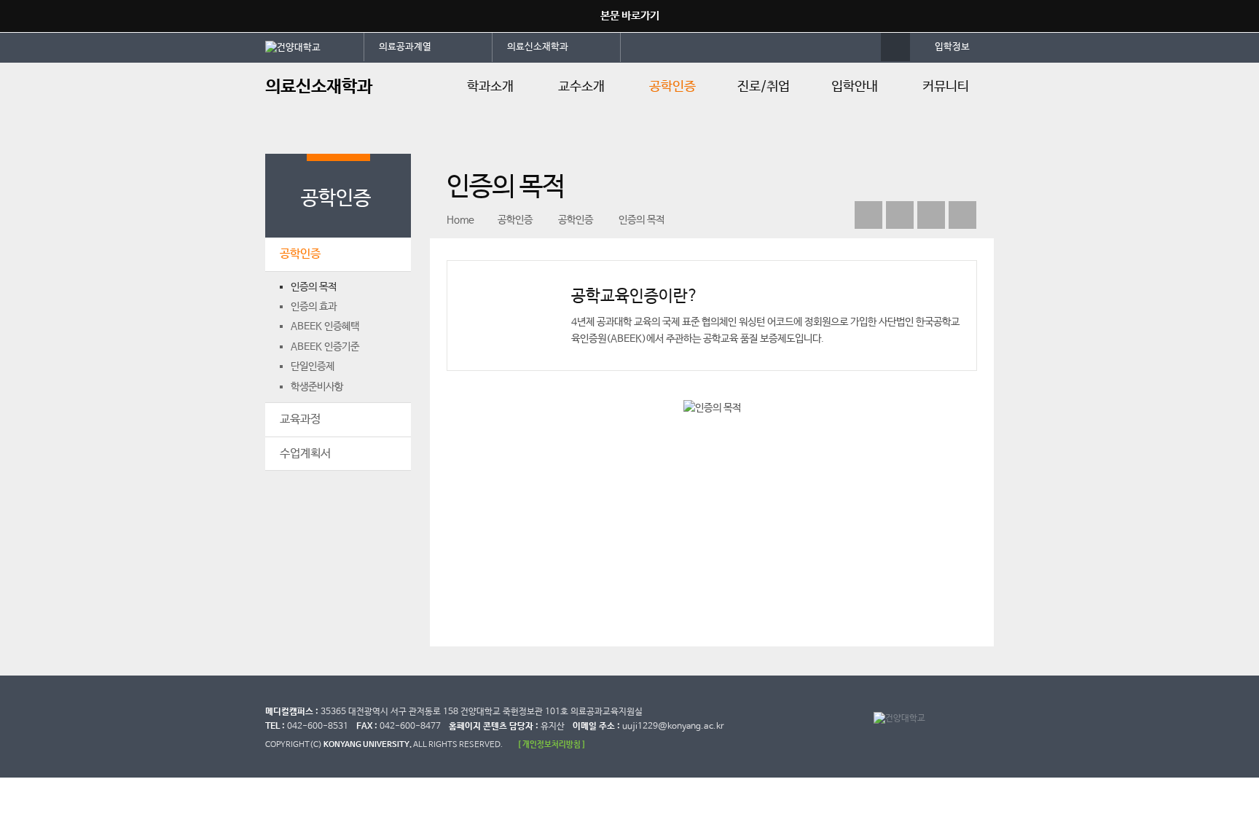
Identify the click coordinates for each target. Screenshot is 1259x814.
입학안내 (854, 86)
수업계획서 (305, 454)
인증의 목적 (314, 287)
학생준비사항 (317, 387)
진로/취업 (763, 86)
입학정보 (952, 47)
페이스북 (900, 215)
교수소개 (581, 86)
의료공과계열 (405, 47)
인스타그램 (931, 215)
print (962, 215)
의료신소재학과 (537, 47)
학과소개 (490, 86)
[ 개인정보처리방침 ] (551, 744)
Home (460, 220)
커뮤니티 (945, 86)
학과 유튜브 (868, 215)
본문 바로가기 (629, 15)
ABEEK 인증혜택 (325, 326)
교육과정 (300, 419)
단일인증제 (312, 366)
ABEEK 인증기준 (325, 347)
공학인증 (672, 86)
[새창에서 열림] (314, 46)
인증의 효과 (314, 307)
